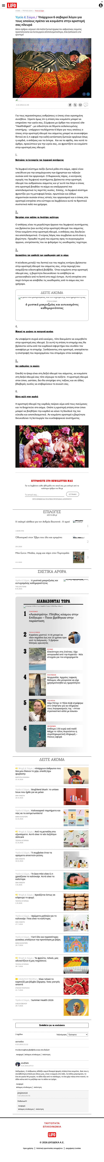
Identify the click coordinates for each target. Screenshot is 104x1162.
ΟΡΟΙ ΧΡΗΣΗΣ (37, 499)
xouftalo (25, 1063)
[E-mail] (80, 105)
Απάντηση (46, 1055)
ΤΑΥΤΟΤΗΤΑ (52, 1123)
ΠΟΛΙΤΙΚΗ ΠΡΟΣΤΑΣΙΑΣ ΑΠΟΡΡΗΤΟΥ (59, 499)
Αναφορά (19, 1055)
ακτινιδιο (19, 1042)
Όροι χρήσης (28, 1148)
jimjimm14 (22, 1093)
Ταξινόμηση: (61, 1035)
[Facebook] (84, 94)
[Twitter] (88, 94)
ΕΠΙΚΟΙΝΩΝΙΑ (52, 1126)
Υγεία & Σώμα (39, 11)
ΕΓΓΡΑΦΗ (72, 494)
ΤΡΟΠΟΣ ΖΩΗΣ (27, 11)
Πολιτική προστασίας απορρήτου (49, 1148)
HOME (17, 11)
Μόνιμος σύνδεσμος (32, 1055)
